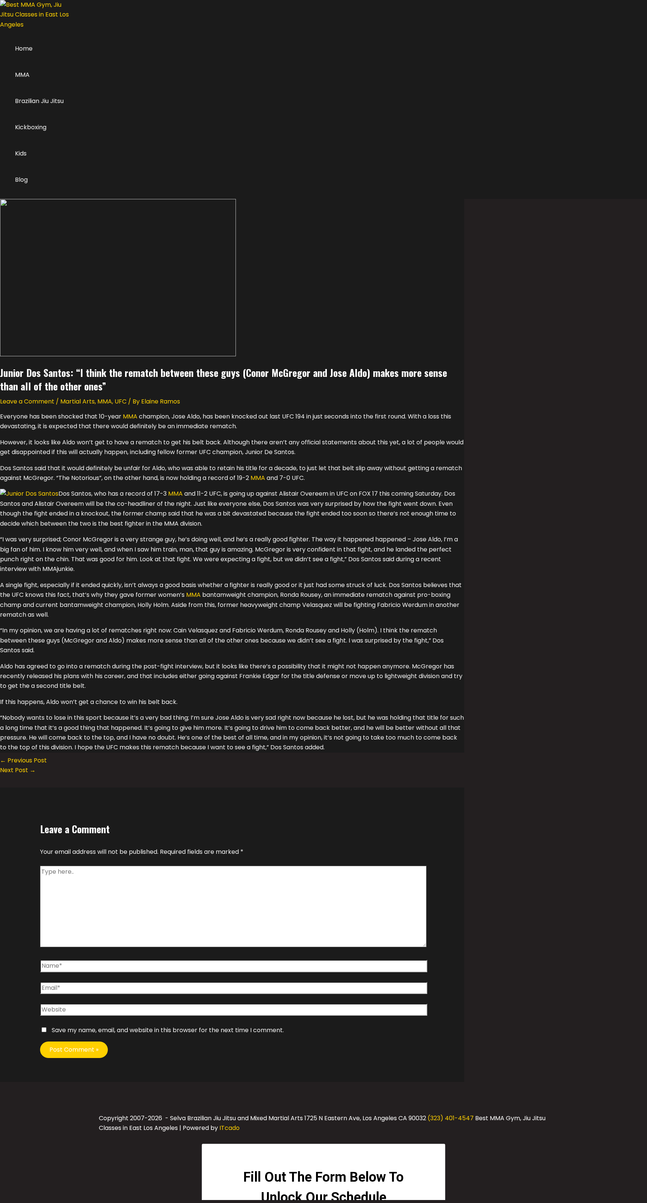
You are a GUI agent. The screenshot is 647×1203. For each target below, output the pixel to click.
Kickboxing (30, 127)
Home (24, 48)
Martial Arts (77, 401)
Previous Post (23, 760)
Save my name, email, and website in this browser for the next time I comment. (168, 1030)
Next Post (18, 770)
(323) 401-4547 (451, 1118)
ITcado (229, 1128)
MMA (22, 74)
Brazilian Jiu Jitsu (39, 101)
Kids (21, 153)
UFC (121, 401)
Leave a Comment (27, 401)
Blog (21, 179)
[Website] (234, 1011)
